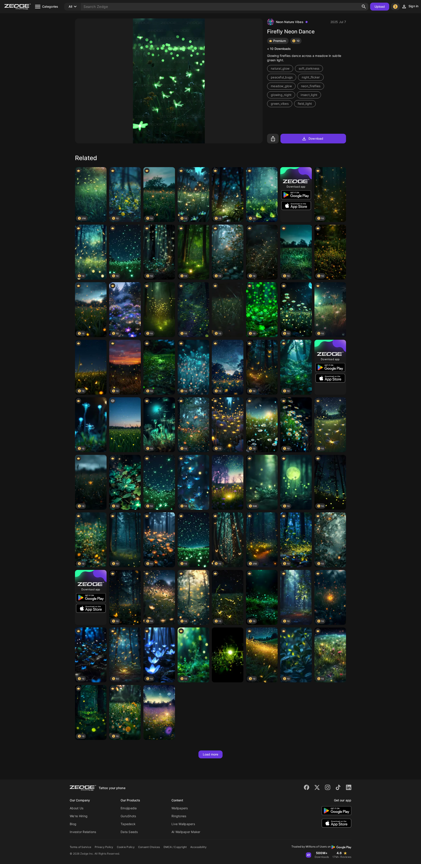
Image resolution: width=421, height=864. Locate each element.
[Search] (364, 7)
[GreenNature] (227, 654)
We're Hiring (78, 816)
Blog (73, 824)
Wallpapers (179, 808)
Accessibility (198, 847)
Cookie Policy (126, 847)
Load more (210, 754)
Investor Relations (83, 832)
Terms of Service (80, 847)
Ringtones (178, 816)
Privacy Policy (104, 847)
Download (316, 138)
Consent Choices (149, 847)
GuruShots (128, 816)
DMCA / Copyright (175, 847)
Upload (380, 6)
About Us (76, 808)
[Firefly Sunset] (125, 424)
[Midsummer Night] (227, 482)
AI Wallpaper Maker (185, 832)
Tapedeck (128, 824)
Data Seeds (129, 832)
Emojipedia (129, 808)
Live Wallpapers (183, 824)
